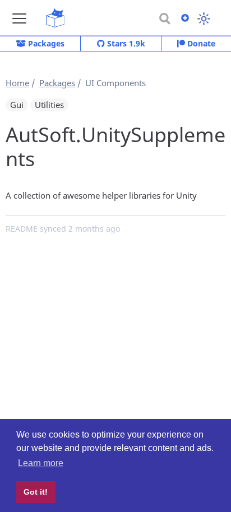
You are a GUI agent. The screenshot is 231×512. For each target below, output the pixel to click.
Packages (45, 43)
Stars (125, 43)
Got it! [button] (36, 491)
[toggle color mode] (203, 18)
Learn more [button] (40, 463)
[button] (19, 18)
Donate (200, 43)
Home (17, 82)
